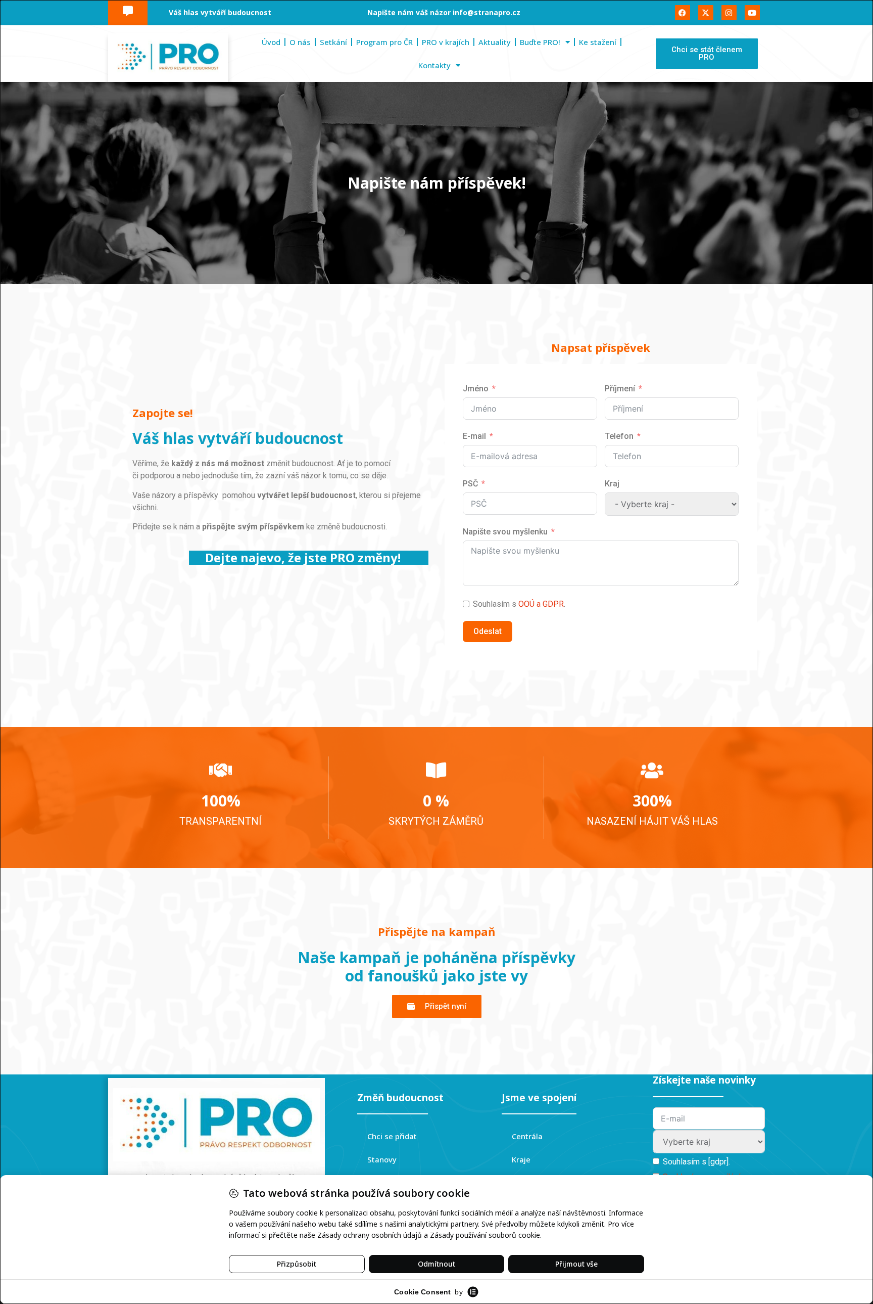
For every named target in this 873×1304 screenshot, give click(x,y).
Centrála (527, 1136)
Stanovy (382, 1159)
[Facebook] (682, 12)
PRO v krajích (445, 42)
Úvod (271, 42)
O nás (300, 42)
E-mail (474, 436)
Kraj (612, 483)
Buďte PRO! (540, 42)
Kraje (521, 1159)
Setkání (333, 42)
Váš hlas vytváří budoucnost (220, 12)
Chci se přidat (392, 1136)
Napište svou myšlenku (505, 531)
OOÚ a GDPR (541, 604)
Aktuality (494, 42)
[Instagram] (729, 12)
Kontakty (434, 65)
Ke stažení (597, 42)
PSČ (470, 483)
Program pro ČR (384, 42)
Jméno (476, 388)
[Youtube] (752, 12)
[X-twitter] (705, 12)
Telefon (619, 436)
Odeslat (487, 631)
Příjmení (620, 388)
